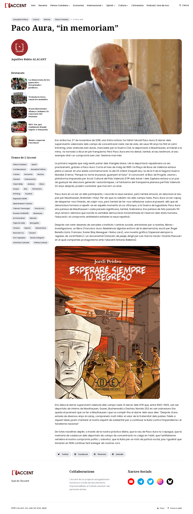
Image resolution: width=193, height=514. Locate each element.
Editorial (33, 218)
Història (47, 19)
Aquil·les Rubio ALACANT (28, 59)
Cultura (36, 19)
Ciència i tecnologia (21, 208)
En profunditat (19, 218)
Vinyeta (16, 228)
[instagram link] (160, 481)
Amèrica (31, 184)
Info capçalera (19, 238)
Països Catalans (61, 19)
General (16, 179)
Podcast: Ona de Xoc (158, 5)
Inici (33, 5)
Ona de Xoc (39, 208)
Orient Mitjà (18, 184)
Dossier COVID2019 (20, 213)
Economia (78, 5)
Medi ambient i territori (22, 203)
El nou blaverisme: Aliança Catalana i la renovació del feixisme (38, 112)
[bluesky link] (170, 481)
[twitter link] (150, 481)
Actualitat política (20, 19)
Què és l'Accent (20, 481)
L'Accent (32, 233)
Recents (43, 5)
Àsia (25, 189)
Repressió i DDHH (20, 198)
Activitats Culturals (21, 242)
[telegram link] (141, 481)
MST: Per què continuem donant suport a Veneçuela (38, 127)
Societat (28, 194)
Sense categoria (37, 238)
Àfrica (41, 184)
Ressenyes (37, 213)
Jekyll (43, 508)
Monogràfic (34, 223)
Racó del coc (18, 233)
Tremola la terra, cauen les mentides (38, 98)
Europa (16, 189)
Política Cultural (40, 242)
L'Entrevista (137, 5)
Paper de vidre (19, 223)
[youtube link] (131, 481)
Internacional (30, 179)
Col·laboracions (19, 169)
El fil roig (16, 194)
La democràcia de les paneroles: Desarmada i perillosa (39, 83)
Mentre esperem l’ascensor (36, 141)
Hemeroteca (41, 228)
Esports (28, 228)
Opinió (34, 164)
